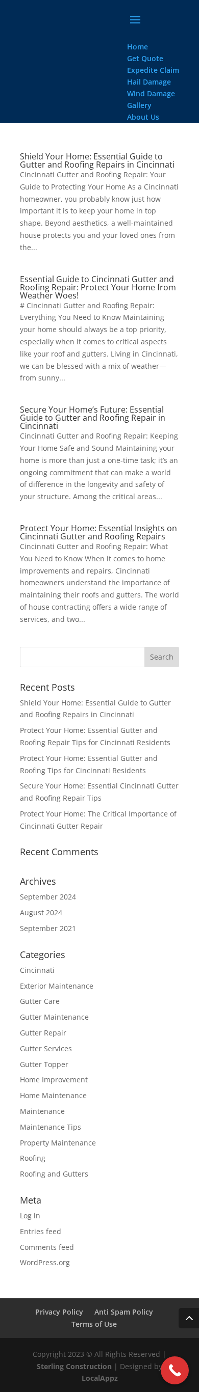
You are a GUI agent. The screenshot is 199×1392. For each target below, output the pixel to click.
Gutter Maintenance (54, 1017)
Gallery (139, 105)
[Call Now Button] (175, 1370)
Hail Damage (149, 82)
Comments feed (47, 1247)
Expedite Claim (153, 70)
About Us (143, 117)
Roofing (32, 1158)
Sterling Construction (74, 1366)
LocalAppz (100, 1378)
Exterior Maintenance (56, 986)
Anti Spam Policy (123, 1312)
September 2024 (48, 897)
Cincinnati (37, 970)
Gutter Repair (43, 1033)
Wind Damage (151, 93)
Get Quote (145, 58)
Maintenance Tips (50, 1127)
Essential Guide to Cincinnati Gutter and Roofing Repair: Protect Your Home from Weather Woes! (98, 287)
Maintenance (42, 1111)
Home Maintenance (53, 1095)
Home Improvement (54, 1079)
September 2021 (48, 928)
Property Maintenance (58, 1143)
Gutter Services (46, 1048)
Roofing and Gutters (54, 1174)
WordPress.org (45, 1262)
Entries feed (40, 1231)
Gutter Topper (44, 1064)
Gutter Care (40, 1001)
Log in (30, 1215)
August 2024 (41, 912)
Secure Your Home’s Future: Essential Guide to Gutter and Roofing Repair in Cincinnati (92, 417)
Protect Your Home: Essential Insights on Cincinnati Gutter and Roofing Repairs (98, 532)
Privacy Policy (59, 1312)
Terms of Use (94, 1324)
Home (137, 46)
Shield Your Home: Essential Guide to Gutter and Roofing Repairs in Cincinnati (97, 160)
